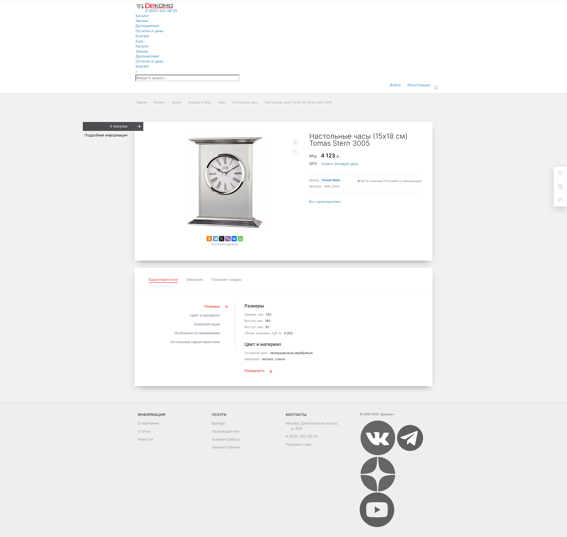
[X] (221, 238)
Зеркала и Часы (199, 102)
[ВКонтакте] (234, 238)
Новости (145, 439)
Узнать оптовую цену (339, 163)
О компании (148, 423)
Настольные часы (245, 102)
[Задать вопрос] (560, 200)
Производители (225, 431)
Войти (395, 85)
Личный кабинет (226, 447)
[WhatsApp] (240, 238)
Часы (221, 102)
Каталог (159, 102)
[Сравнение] (560, 186)
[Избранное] (560, 173)
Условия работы (226, 439)
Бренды (218, 423)
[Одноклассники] (209, 238)
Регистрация (419, 85)
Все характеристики (324, 201)
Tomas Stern (330, 180)
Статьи (144, 431)
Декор (176, 102)
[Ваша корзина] (435, 87)
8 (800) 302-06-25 (302, 436)
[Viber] (228, 238)
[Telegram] (215, 238)
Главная (141, 102)
